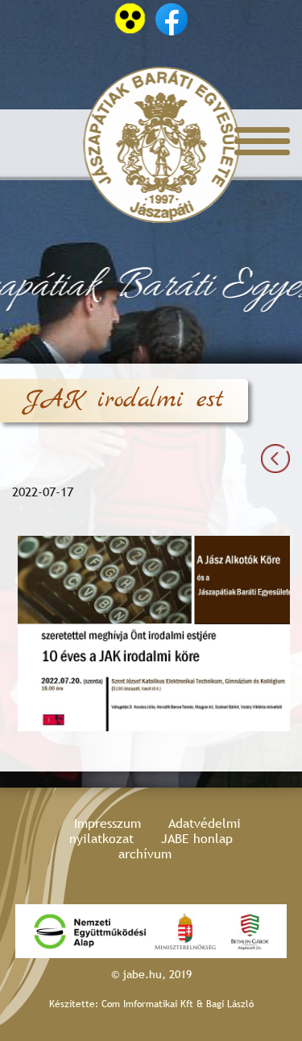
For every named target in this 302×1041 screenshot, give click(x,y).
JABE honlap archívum (175, 846)
